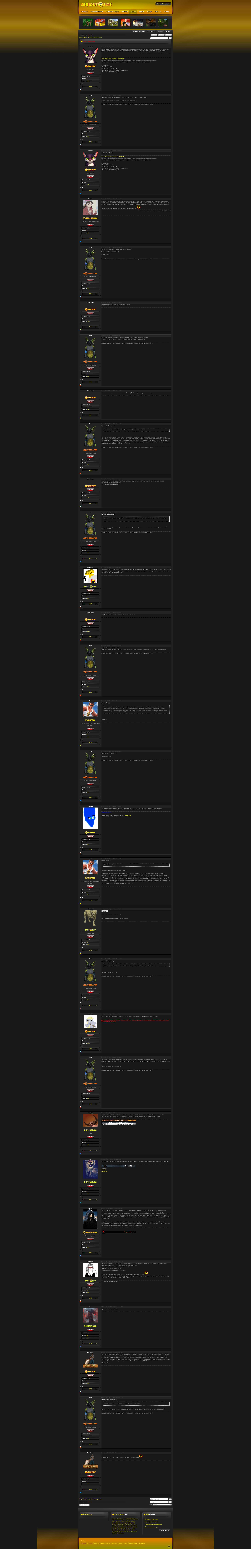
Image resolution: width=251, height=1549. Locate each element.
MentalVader (90, 1261)
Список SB (104, 1171)
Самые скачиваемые (152, 1522)
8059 (90, 1389)
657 (90, 1199)
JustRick (128, 1525)
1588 (90, 238)
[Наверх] (169, 1546)
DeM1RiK (120, 1529)
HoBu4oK (114, 1527)
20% (88, 81)
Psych (90, 95)
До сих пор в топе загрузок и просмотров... (113, 58)
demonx (90, 1112)
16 (121, 751)
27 (122, 1306)
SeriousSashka (122, 1527)
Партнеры (96, 1543)
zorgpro (125, 1523)
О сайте (83, 1541)
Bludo (113, 1525)
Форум (81, 37)
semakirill (132, 1529)
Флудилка (90, 37)
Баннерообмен (132, 1543)
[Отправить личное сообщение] (82, 84)
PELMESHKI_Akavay (118, 1533)
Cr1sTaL (123, 1521)
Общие (85, 37)
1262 (90, 1048)
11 (121, 512)
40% (88, 321)
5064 (90, 950)
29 (122, 1397)
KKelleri (135, 1527)
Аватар (90, 1208)
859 (90, 326)
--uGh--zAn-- (90, 1014)
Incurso (133, 1521)
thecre (90, 1306)
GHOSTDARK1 (129, 1519)
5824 (90, 1343)
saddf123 (114, 1529)
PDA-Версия (141, 1543)
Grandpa (128, 1521)
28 (122, 1352)
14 (121, 645)
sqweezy (129, 1531)
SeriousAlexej (90, 909)
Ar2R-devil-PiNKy (117, 1519)
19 (121, 909)
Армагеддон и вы (98, 37)
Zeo (123, 1519)
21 (121, 1014)
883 (90, 1252)
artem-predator (116, 1521)
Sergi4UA (129, 1527)
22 (121, 1057)
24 (120, 1159)
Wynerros (90, 47)
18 (121, 858)
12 (121, 567)
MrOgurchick (131, 1523)
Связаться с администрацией (119, 1543)
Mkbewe (136, 1519)
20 (121, 958)
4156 (90, 142)
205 (90, 1150)
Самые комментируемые (153, 1527)
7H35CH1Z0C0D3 (117, 1531)
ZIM (88, 1543)
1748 (90, 850)
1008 (90, 604)
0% (88, 136)
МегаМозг (90, 806)
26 (122, 1261)
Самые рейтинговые (151, 1519)
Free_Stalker (90, 1352)
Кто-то (121, 1523)
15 (121, 700)
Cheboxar (90, 198)
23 (122, 1112)
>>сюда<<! (128, 815)
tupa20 (124, 1531)
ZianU (124, 1525)
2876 (90, 742)
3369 (90, 1298)
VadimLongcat (90, 302)
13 (121, 612)
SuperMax (134, 1525)
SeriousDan (115, 1523)
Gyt (90, 1159)
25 (122, 1208)
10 (121, 479)
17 (121, 806)
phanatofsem (90, 567)
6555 (90, 86)
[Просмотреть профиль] (80, 84)
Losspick (134, 1531)
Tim (90, 700)
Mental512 (119, 1525)
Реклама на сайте (105, 1543)
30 (123, 1452)
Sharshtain (126, 1529)
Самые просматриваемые (153, 1524)
